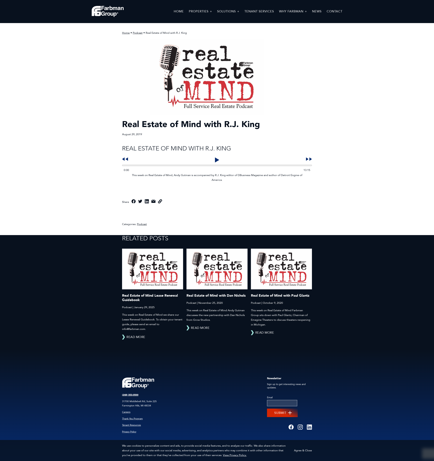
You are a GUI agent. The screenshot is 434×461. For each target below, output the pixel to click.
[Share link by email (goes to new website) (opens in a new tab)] (153, 202)
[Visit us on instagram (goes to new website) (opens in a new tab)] (300, 427)
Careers (126, 412)
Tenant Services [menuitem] (259, 11)
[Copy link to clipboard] (160, 202)
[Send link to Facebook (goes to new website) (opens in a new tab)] (134, 202)
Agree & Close (303, 450)
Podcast (138, 33)
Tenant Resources (131, 425)
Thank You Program (132, 418)
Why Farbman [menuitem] (291, 11)
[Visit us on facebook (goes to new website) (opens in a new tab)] (291, 427)
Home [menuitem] (179, 11)
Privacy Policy (129, 431)
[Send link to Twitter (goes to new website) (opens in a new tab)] (140, 202)
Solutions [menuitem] (226, 11)
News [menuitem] (317, 11)
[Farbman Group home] (108, 11)
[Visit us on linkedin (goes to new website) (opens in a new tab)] (309, 427)
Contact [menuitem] (334, 11)
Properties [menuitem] (199, 11)
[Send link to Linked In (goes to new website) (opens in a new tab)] (147, 202)
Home (126, 33)
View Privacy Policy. (235, 455)
